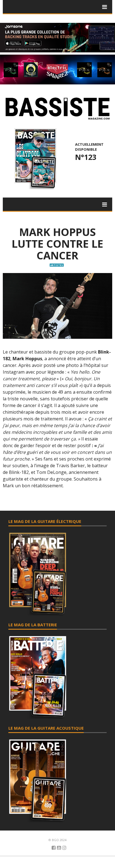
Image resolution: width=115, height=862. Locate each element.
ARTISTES (56, 265)
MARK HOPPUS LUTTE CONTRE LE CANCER (57, 243)
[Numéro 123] (34, 158)
